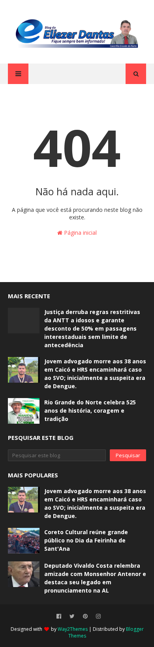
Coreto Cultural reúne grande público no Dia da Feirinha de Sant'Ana (86, 540)
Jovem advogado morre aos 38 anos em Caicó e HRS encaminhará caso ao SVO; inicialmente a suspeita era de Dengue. (95, 373)
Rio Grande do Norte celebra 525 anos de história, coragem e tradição (90, 410)
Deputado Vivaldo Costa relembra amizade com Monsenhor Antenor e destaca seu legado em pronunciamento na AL (95, 578)
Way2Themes (73, 629)
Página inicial (79, 232)
